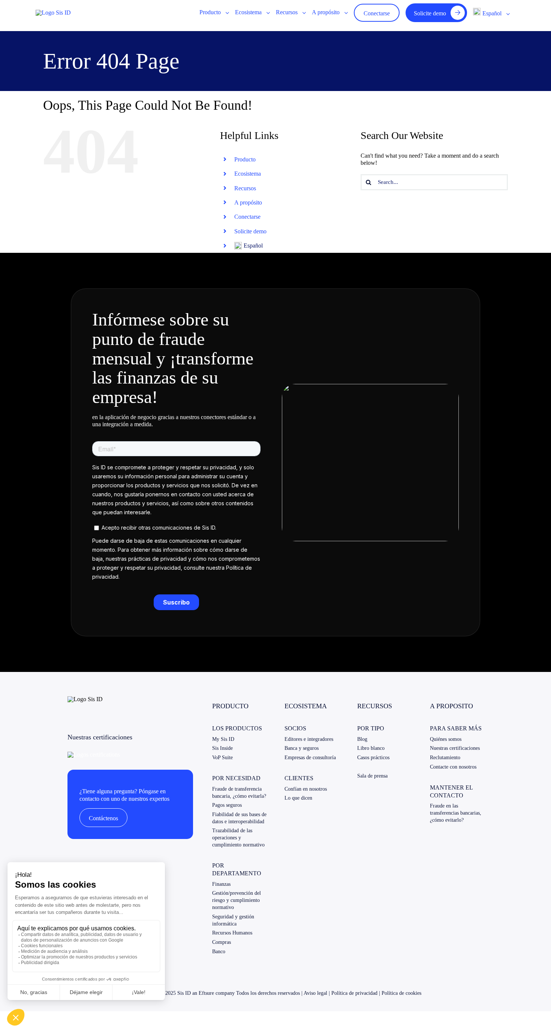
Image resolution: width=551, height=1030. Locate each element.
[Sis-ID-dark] (53, 12)
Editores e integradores (308, 739)
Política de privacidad (354, 993)
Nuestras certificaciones (455, 748)
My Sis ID (223, 739)
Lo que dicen (298, 798)
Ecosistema (247, 173)
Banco (218, 951)
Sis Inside (222, 748)
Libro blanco (371, 748)
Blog (362, 739)
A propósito (248, 202)
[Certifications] (93, 754)
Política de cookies (401, 993)
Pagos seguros (227, 805)
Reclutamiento (445, 757)
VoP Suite (222, 757)
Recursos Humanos (232, 933)
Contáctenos (103, 818)
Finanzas (221, 884)
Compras (221, 942)
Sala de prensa (372, 776)
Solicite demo (250, 231)
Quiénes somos (445, 739)
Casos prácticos (373, 757)
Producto (245, 159)
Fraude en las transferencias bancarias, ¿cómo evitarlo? (455, 813)
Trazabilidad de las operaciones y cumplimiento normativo (238, 838)
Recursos (245, 188)
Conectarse (247, 216)
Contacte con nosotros (453, 767)
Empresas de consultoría (310, 757)
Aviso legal (315, 993)
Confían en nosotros (305, 789)
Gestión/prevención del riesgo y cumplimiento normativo (236, 900)
